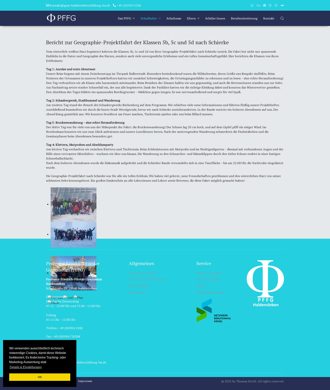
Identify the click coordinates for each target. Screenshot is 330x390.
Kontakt (268, 18)
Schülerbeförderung (210, 292)
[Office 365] (264, 5)
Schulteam (174, 18)
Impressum (85, 381)
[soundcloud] (282, 5)
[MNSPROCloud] (258, 5)
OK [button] (40, 377)
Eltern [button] (191, 18)
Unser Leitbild (138, 286)
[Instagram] (276, 5)
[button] (282, 18)
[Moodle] (270, 5)
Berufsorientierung (244, 18)
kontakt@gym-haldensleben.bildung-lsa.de (79, 5)
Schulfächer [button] (149, 18)
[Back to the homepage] (61, 18)
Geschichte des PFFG (143, 273)
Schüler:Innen (215, 18)
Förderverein (138, 292)
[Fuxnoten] (252, 5)
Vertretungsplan (208, 279)
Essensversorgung (209, 273)
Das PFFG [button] (124, 18)
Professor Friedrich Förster (148, 279)
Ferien (201, 286)
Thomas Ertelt (246, 381)
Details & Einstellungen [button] (26, 367)
